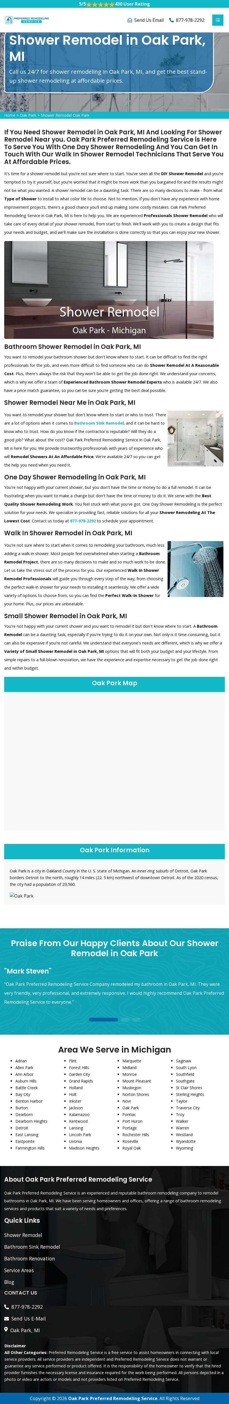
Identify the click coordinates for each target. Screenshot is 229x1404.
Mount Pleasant (136, 1081)
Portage (129, 1128)
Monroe (129, 1074)
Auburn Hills (26, 1081)
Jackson (76, 1107)
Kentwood (78, 1121)
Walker (182, 1121)
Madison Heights (84, 1148)
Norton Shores (135, 1094)
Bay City (22, 1094)
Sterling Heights (190, 1094)
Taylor (181, 1101)
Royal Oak (131, 1148)
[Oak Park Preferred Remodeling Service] (27, 19)
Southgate (185, 1081)
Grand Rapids (81, 1081)
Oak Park (28, 115)
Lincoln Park (80, 1134)
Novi (126, 1101)
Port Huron (132, 1121)
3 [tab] (136, 1020)
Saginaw (183, 1060)
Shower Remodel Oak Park (65, 115)
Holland (76, 1087)
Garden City (79, 1074)
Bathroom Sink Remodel (32, 1246)
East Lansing (26, 1134)
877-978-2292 (190, 20)
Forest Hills (79, 1067)
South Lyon (186, 1067)
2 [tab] (125, 1020)
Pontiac (129, 1114)
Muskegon (131, 1087)
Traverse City (188, 1107)
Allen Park (24, 1067)
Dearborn (24, 1114)
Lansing (76, 1128)
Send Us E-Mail (28, 1318)
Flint (73, 1060)
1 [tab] (103, 1020)
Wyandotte (186, 1141)
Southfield (185, 1074)
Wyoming (184, 1148)
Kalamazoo (79, 1114)
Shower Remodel (23, 1235)
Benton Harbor (28, 1101)
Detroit (21, 1128)
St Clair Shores (189, 1087)
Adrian (21, 1060)
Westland (184, 1134)
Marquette (131, 1060)
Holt (73, 1094)
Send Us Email (149, 20)
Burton (21, 1107)
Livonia (75, 1141)
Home (9, 115)
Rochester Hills (135, 1134)
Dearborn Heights (31, 1121)
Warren (182, 1128)
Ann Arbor (24, 1074)
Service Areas (19, 1270)
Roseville (130, 1141)
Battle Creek (26, 1087)
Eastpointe (25, 1141)
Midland (129, 1067)
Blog (9, 1282)
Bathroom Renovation (29, 1258)
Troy (180, 1114)
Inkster (75, 1101)
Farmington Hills (30, 1148)
